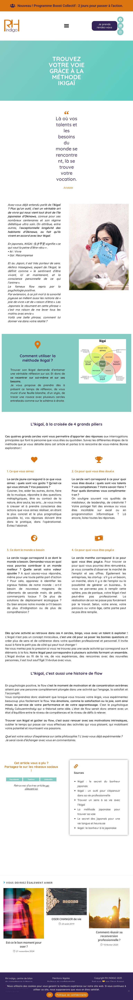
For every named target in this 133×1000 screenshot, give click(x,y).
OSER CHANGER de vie (66, 919)
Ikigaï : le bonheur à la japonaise (97, 828)
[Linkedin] (120, 26)
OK (49, 994)
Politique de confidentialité (71, 994)
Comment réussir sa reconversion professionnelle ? (109, 936)
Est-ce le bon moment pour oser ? (24, 944)
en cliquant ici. (37, 787)
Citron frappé (117, 981)
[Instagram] (120, 32)
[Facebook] (120, 20)
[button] (66, 26)
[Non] (128, 991)
